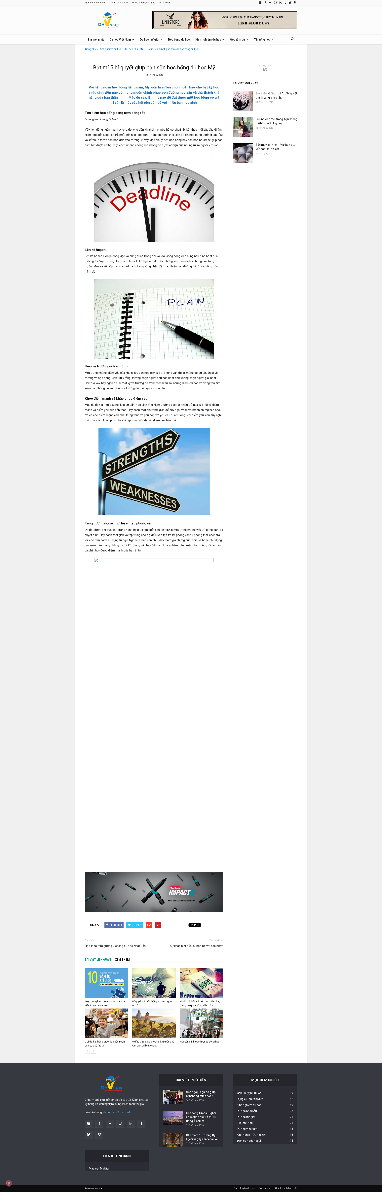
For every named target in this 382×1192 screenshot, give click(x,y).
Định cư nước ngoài (95, 2)
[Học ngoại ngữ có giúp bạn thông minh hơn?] (173, 1097)
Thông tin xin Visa (118, 2)
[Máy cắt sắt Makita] (154, 892)
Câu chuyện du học (244, 1188)
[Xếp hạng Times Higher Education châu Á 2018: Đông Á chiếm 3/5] (173, 1118)
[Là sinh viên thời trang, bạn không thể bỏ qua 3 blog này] (243, 127)
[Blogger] (260, 3)
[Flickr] (270, 3)
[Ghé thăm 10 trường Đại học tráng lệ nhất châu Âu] (173, 1140)
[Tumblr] (285, 3)
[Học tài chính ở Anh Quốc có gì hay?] (201, 1023)
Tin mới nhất (96, 39)
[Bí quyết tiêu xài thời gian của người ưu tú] (154, 983)
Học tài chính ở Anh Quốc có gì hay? (200, 1041)
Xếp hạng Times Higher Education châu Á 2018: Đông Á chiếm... (201, 1117)
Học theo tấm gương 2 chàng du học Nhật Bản (115, 946)
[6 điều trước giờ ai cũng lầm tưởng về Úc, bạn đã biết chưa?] (154, 1023)
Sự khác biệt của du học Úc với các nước (196, 946)
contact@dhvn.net (118, 1112)
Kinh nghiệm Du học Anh (252, 1134)
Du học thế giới (149, 39)
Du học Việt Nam (120, 39)
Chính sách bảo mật (286, 1188)
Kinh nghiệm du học (208, 39)
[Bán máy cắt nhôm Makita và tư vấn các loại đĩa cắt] (243, 153)
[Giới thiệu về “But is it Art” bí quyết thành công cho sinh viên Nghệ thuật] (243, 101)
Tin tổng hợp (262, 39)
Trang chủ (90, 49)
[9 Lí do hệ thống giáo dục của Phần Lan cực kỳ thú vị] (106, 1023)
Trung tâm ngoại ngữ (143, 2)
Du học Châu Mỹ (134, 49)
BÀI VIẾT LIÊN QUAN (98, 959)
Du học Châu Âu (247, 1110)
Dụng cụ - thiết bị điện (250, 1099)
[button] (292, 39)
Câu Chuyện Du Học (249, 1093)
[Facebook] (265, 3)
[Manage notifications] (9, 1183)
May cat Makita (99, 1168)
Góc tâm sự (164, 2)
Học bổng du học (179, 39)
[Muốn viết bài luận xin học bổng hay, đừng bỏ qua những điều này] (201, 983)
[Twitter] (290, 3)
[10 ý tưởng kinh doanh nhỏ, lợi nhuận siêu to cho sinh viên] (106, 983)
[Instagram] (275, 3)
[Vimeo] (295, 3)
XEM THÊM (122, 959)
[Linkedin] (280, 3)
